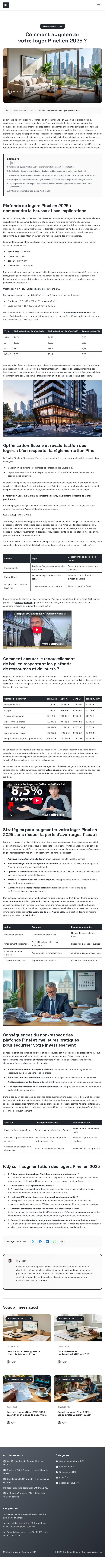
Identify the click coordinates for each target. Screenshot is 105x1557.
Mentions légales (11, 1552)
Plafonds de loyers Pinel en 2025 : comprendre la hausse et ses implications (42, 167)
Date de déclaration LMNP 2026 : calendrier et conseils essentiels (27, 1413)
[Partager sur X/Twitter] (33, 1241)
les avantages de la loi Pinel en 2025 (47, 912)
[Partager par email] (61, 1241)
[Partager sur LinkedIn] (47, 1241)
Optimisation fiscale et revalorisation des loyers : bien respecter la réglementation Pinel (47, 171)
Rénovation (67, 1466)
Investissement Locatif (52, 26)
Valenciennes (52, 770)
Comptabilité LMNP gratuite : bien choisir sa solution (23, 1353)
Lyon (54, 375)
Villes (63, 1477)
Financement (67, 1472)
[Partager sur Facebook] (40, 1241)
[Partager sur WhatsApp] (54, 1241)
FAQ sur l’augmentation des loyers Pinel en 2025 (30, 191)
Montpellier (43, 375)
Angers (82, 1104)
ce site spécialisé (23, 602)
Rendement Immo (71, 1552)
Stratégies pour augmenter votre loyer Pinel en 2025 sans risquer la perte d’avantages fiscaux (50, 179)
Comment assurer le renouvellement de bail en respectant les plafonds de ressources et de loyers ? (53, 175)
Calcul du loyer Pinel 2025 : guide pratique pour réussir (74, 1413)
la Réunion (30, 915)
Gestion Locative (69, 1483)
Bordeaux (94, 1104)
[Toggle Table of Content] (11, 163)
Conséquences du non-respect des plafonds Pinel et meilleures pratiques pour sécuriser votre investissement (50, 185)
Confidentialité (29, 1552)
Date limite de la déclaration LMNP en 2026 (73, 1353)
